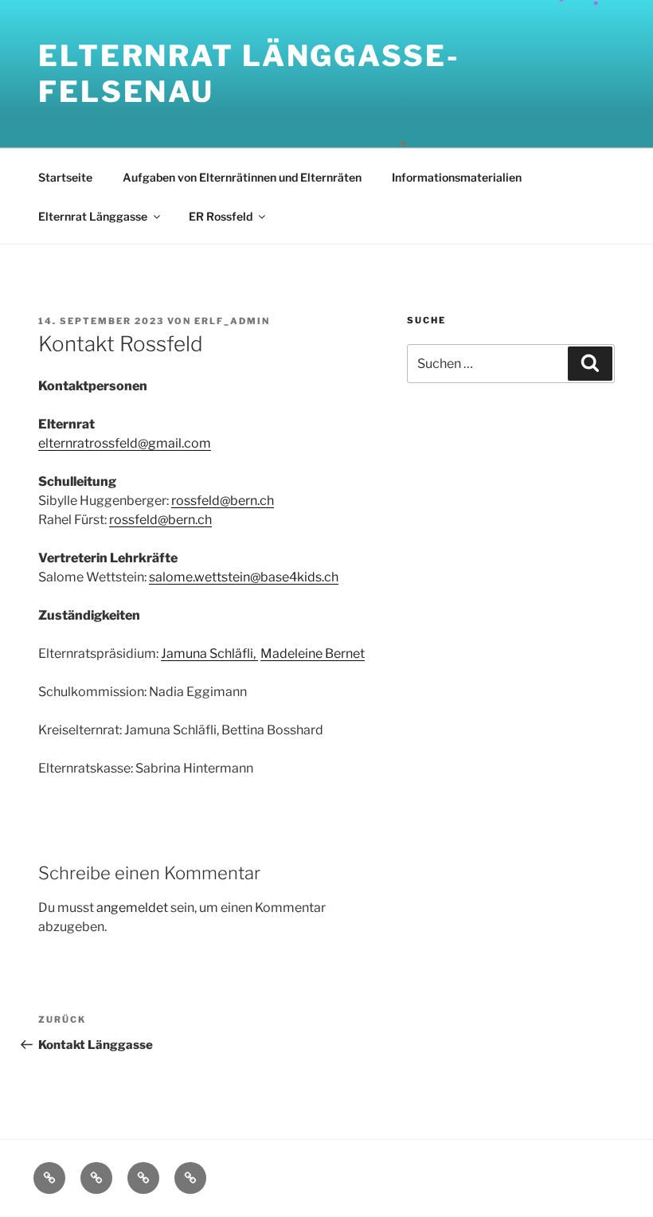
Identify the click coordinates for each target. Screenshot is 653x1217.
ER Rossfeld (220, 216)
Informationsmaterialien (457, 177)
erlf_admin (232, 321)
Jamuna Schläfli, (209, 653)
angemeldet (132, 907)
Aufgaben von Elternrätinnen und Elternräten (242, 177)
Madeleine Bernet (312, 653)
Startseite (65, 177)
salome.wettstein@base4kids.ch (243, 577)
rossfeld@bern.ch (222, 500)
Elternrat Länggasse (92, 216)
